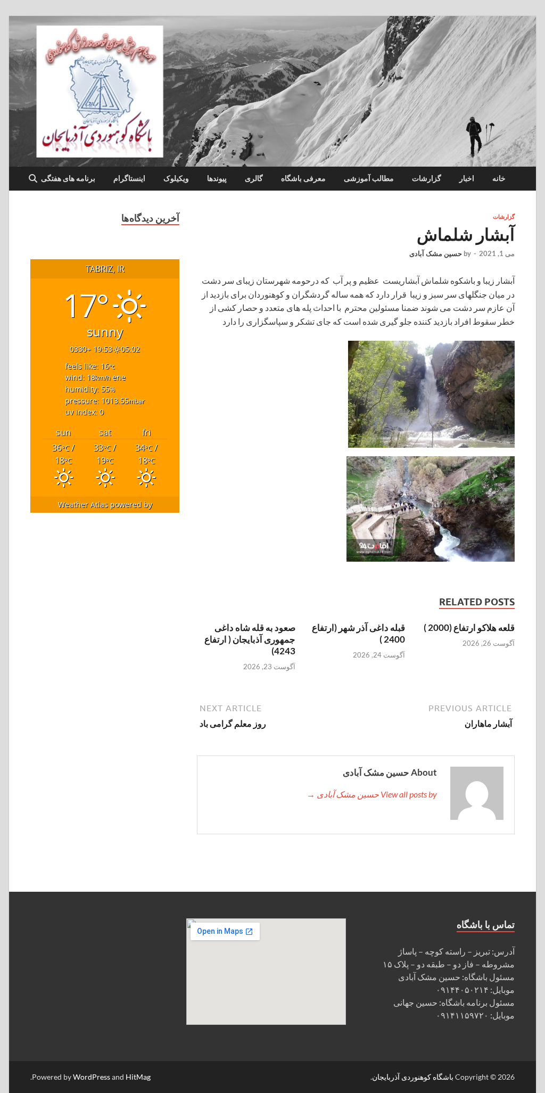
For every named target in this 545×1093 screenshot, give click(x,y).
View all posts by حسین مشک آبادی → (372, 794)
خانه (499, 178)
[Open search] (33, 179)
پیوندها (217, 178)
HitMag (138, 1076)
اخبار (466, 178)
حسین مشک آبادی (435, 253)
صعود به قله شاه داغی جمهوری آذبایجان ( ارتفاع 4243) (249, 639)
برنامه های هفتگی (68, 178)
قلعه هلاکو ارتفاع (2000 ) (469, 627)
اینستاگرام (129, 178)
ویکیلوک (176, 178)
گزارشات (426, 178)
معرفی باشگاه (303, 178)
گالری (254, 178)
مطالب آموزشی (369, 178)
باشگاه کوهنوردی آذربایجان (412, 1076)
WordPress (91, 1076)
